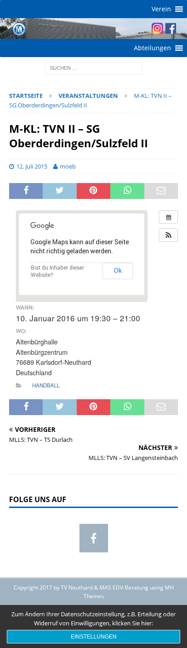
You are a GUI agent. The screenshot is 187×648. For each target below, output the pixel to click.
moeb (68, 166)
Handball (45, 385)
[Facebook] (93, 538)
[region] (93, 28)
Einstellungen (94, 636)
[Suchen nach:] (94, 67)
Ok (118, 270)
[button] (161, 9)
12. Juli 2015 (31, 166)
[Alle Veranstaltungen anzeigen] (168, 217)
